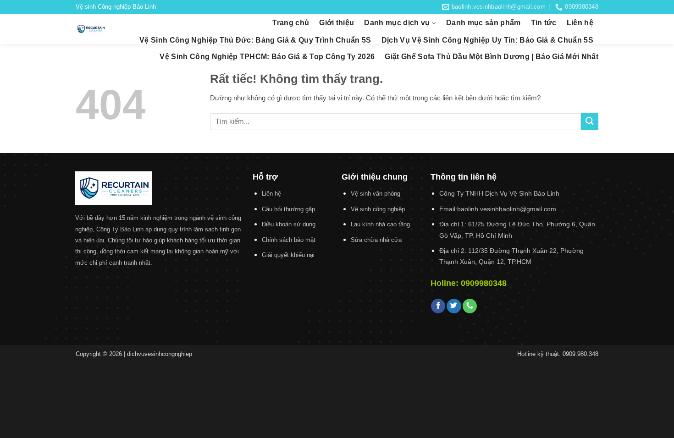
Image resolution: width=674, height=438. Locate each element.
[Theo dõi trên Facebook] (438, 306)
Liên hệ (580, 23)
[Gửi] (589, 121)
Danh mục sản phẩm (483, 23)
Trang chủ (290, 23)
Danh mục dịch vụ (397, 23)
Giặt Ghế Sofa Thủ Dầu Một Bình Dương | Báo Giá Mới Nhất (491, 56)
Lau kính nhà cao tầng (380, 224)
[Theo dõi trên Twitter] (454, 306)
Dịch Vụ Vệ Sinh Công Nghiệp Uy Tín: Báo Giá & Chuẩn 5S (487, 40)
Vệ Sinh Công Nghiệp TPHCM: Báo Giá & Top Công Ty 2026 (267, 56)
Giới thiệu (336, 23)
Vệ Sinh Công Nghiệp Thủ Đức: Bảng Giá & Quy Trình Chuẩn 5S (255, 40)
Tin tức (544, 23)
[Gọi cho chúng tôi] (470, 306)
